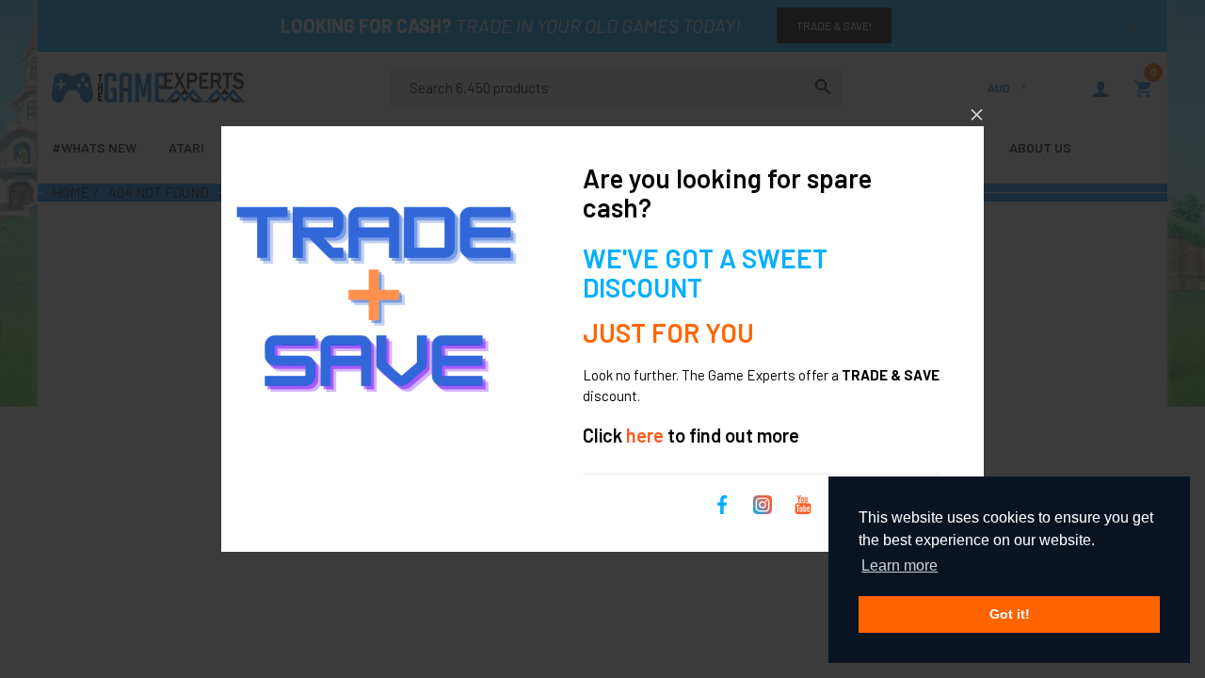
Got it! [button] (1009, 614)
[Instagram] (762, 501)
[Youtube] (803, 501)
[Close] (977, 114)
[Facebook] (722, 501)
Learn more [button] (899, 565)
